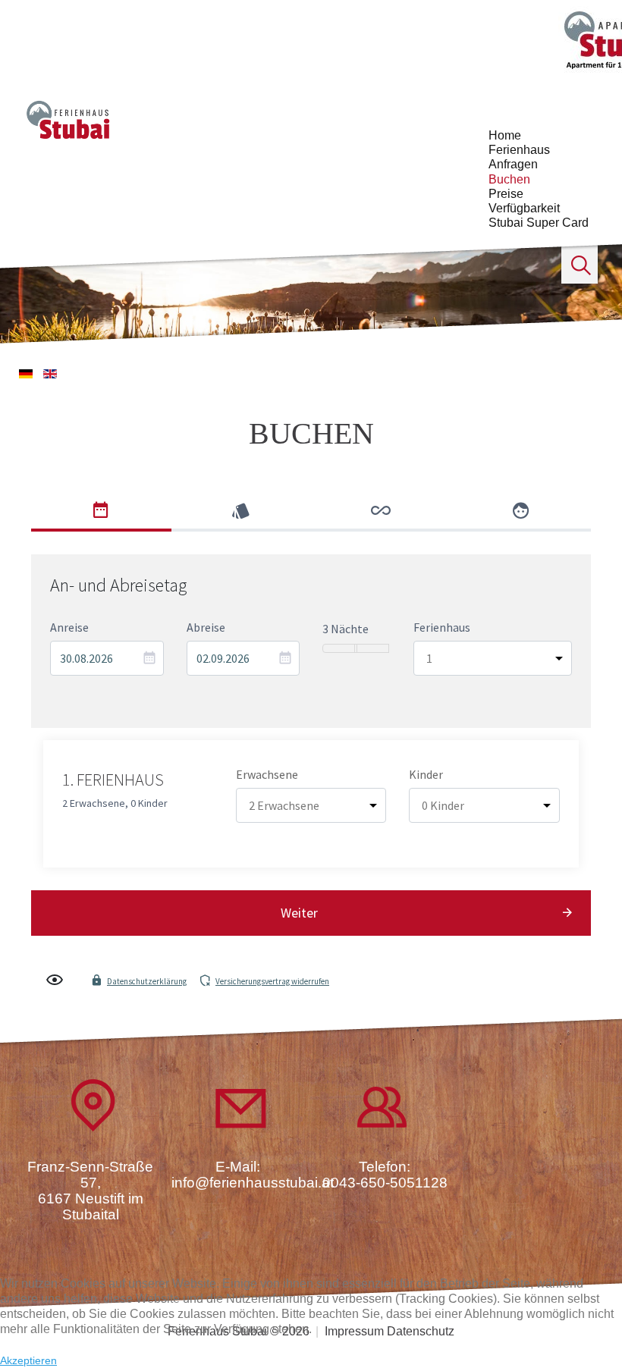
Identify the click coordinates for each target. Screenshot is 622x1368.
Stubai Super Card (538, 222)
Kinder (426, 774)
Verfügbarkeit (524, 208)
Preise (505, 193)
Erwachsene (267, 774)
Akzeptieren (28, 1360)
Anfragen (513, 164)
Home (504, 135)
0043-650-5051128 (385, 1183)
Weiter (299, 912)
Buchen (509, 179)
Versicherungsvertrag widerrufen (272, 981)
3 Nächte (345, 628)
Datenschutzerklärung (147, 981)
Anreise (69, 627)
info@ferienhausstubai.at (252, 1183)
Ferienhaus (519, 149)
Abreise (206, 627)
